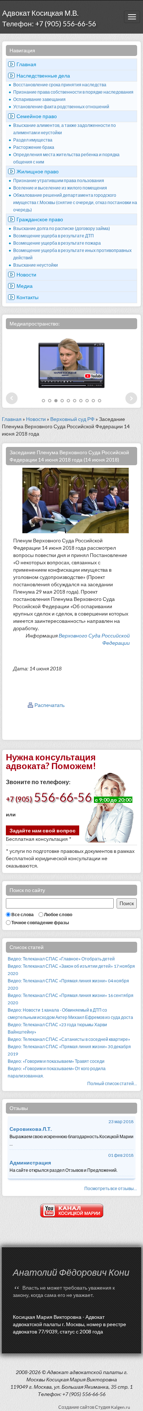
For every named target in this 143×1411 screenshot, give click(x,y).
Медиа (24, 286)
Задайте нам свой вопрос (43, 830)
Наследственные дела (43, 75)
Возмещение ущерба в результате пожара (57, 243)
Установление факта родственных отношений (61, 106)
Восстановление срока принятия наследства (59, 84)
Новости (26, 274)
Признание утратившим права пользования (58, 180)
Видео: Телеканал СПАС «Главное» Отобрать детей (61, 959)
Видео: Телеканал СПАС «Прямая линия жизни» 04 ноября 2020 (68, 984)
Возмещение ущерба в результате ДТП (53, 235)
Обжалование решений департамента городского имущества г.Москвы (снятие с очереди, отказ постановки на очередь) (75, 202)
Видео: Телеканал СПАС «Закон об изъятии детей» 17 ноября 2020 (71, 969)
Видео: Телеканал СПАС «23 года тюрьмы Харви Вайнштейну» (57, 1028)
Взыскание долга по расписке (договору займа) (61, 228)
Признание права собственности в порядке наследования (73, 92)
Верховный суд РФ (72, 419)
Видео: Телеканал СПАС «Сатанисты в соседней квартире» (69, 1039)
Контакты (27, 297)
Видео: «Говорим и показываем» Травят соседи (56, 1061)
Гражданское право (39, 219)
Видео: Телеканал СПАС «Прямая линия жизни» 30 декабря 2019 (69, 1050)
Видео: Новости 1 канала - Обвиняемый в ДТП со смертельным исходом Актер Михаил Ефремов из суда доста (70, 1013)
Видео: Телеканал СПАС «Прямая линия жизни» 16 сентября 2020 (70, 999)
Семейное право (36, 116)
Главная (26, 64)
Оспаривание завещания (39, 99)
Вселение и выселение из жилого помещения (60, 188)
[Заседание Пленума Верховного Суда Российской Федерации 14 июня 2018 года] (75, 500)
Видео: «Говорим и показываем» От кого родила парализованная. (57, 1072)
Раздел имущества (32, 140)
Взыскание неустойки (35, 265)
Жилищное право (37, 171)
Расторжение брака (33, 147)
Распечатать (49, 705)
